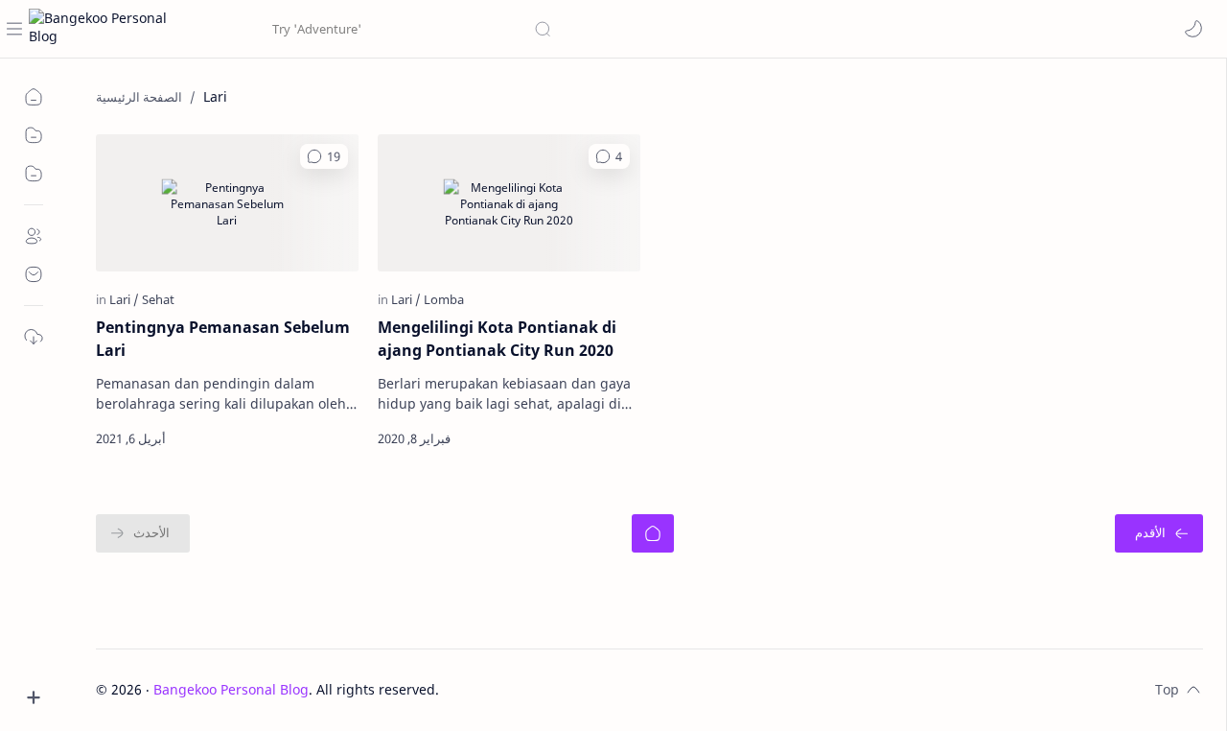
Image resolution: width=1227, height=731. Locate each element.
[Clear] (249, 29)
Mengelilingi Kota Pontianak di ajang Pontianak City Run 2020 (497, 339)
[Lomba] (444, 299)
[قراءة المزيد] (326, 438)
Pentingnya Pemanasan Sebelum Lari (223, 339)
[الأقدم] (1159, 533)
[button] (1193, 28)
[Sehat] (158, 299)
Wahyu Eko (555, 689)
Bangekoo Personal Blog (231, 689)
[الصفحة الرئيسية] (653, 533)
